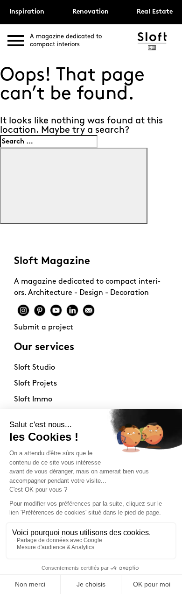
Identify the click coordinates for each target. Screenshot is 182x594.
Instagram (23, 310)
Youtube (56, 310)
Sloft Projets (35, 383)
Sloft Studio (34, 368)
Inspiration (26, 11)
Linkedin (72, 310)
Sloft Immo (33, 399)
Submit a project (43, 327)
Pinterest (40, 310)
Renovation (90, 11)
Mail (89, 310)
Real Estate (155, 11)
